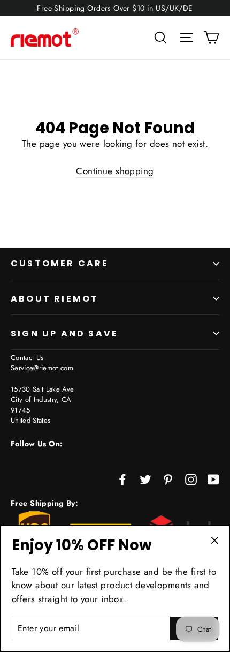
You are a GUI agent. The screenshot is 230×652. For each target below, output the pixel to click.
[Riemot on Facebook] (122, 478)
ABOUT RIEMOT (54, 299)
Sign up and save (64, 333)
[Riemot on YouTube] (213, 478)
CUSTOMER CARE (60, 263)
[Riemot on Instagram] (191, 478)
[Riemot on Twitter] (145, 478)
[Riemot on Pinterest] (168, 478)
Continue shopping (115, 170)
